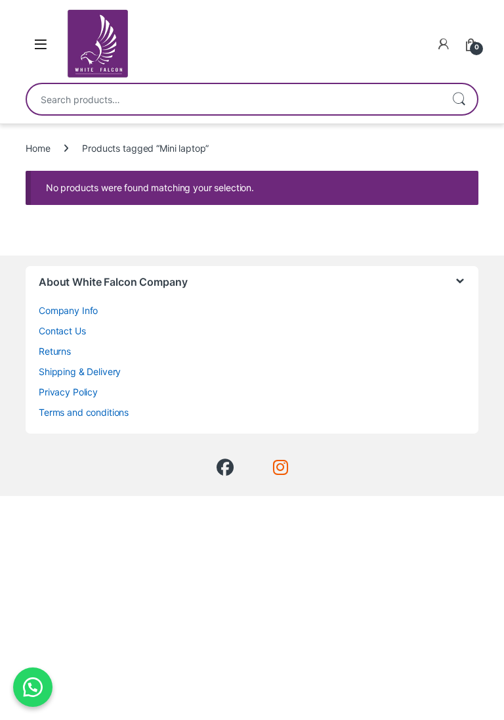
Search (458, 99)
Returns (55, 351)
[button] (32, 687)
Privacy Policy (68, 391)
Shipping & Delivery (80, 371)
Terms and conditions (84, 412)
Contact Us (62, 330)
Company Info (68, 310)
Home (38, 148)
